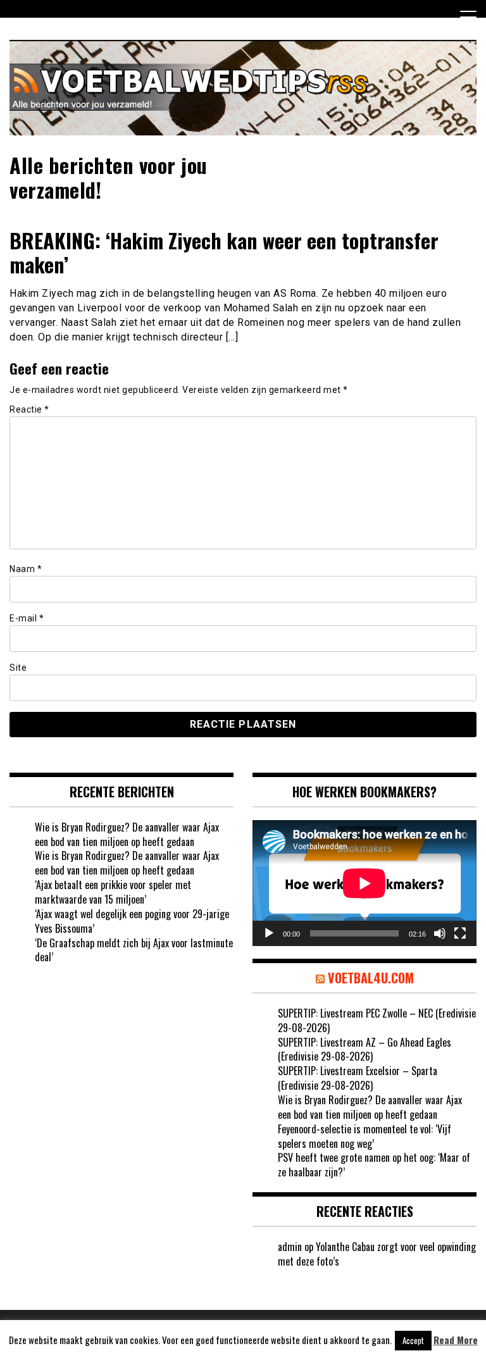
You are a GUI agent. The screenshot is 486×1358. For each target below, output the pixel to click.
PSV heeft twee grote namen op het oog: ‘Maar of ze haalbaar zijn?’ (374, 1165)
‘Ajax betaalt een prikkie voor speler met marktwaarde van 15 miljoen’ (113, 892)
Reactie (29, 409)
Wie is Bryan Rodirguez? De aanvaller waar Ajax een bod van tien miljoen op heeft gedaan (127, 834)
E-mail (26, 618)
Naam (25, 569)
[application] (364, 883)
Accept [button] (413, 1340)
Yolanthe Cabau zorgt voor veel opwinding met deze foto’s (377, 1254)
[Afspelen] (269, 933)
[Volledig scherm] (460, 933)
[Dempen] (439, 933)
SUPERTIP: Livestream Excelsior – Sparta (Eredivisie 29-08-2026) (357, 1078)
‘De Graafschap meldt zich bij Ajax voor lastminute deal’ (134, 950)
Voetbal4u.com (371, 977)
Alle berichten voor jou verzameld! (108, 177)
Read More (455, 1340)
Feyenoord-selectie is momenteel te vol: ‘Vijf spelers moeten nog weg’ (364, 1136)
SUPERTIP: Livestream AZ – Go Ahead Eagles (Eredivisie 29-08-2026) (364, 1049)
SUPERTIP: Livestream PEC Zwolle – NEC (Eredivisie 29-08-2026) (377, 1020)
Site (18, 668)
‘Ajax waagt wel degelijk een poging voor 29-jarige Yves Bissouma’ (132, 921)
